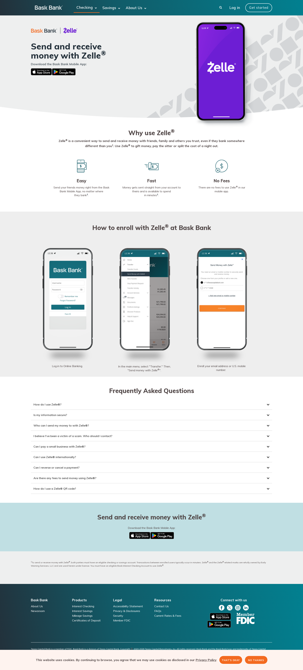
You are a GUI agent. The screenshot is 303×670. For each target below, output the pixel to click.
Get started (258, 7)
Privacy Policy (206, 660)
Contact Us (161, 606)
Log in (234, 8)
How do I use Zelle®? (47, 404)
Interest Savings (82, 611)
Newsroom (38, 611)
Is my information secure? (50, 415)
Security (118, 615)
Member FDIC (121, 620)
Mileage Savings (82, 615)
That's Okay (231, 660)
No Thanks (256, 660)
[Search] (220, 8)
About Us (134, 7)
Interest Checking (83, 606)
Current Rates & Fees (167, 615)
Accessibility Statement (128, 606)
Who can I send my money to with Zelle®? (61, 425)
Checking (85, 7)
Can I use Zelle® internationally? (54, 457)
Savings (109, 7)
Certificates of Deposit (86, 620)
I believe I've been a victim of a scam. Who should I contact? (72, 436)
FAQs (157, 611)
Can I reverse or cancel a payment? (56, 467)
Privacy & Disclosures (126, 611)
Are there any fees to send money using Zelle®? (64, 478)
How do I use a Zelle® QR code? (54, 488)
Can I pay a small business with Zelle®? (59, 446)
